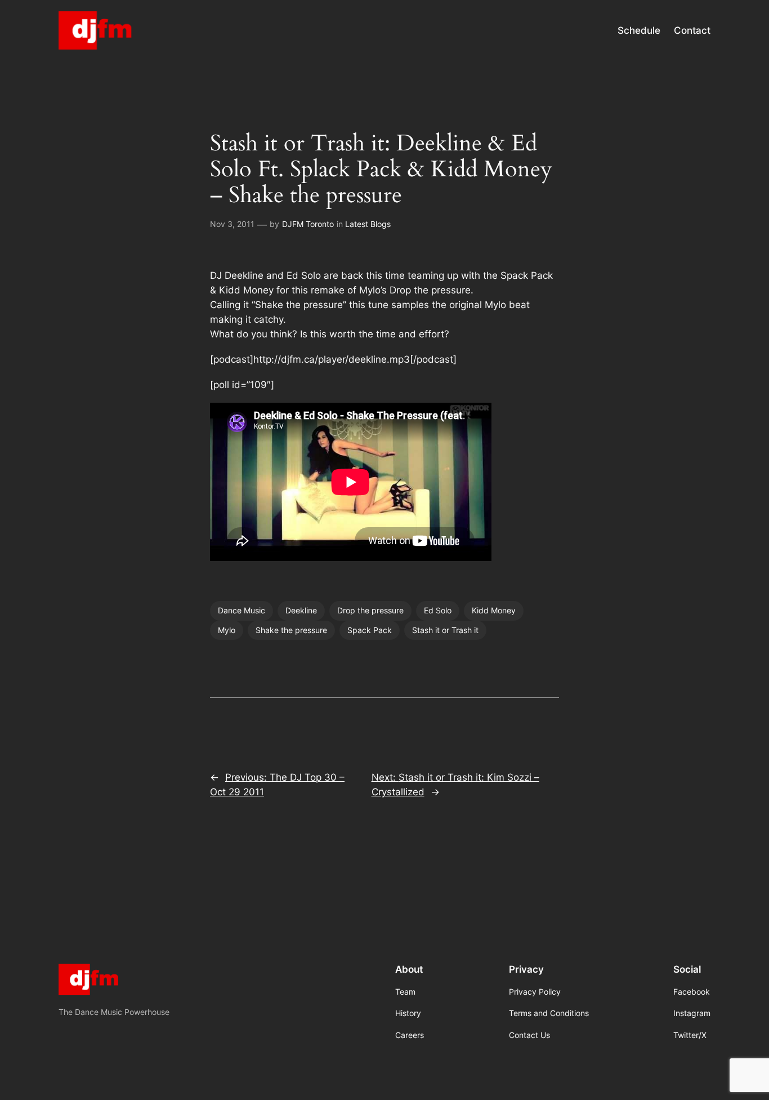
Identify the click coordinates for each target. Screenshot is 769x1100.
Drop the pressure (370, 610)
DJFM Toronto (308, 224)
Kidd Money (494, 610)
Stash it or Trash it (445, 630)
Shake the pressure (291, 630)
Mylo (226, 630)
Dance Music (241, 610)
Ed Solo (437, 610)
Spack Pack (369, 630)
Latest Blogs (368, 224)
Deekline (301, 610)
